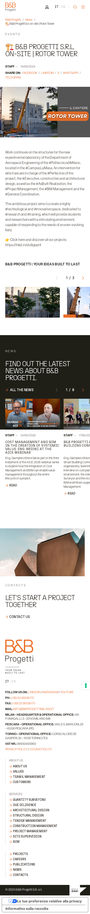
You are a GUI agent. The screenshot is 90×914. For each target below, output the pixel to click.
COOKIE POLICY (41, 749)
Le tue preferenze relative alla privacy (49, 901)
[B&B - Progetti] (19, 657)
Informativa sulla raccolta (26, 908)
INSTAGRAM (51, 692)
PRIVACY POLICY (16, 749)
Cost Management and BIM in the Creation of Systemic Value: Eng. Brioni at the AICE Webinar (32, 447)
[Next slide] (83, 277)
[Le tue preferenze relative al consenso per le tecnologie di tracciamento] (86, 685)
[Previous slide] (57, 277)
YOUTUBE (67, 692)
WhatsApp (70, 73)
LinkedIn (47, 73)
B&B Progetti (13, 20)
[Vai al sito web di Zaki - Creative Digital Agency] (78, 890)
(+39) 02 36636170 (22, 698)
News (28, 20)
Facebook (29, 73)
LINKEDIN (34, 692)
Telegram (13, 77)
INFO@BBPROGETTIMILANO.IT (33, 709)
